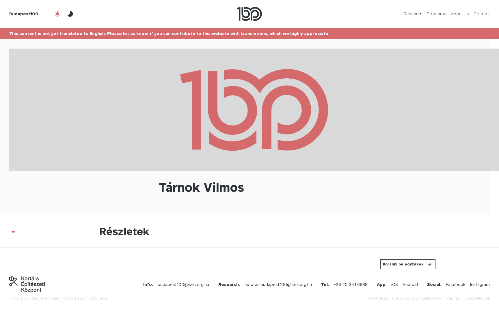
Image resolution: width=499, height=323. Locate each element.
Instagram (480, 284)
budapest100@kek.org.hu (183, 284)
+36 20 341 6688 (351, 284)
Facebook (456, 284)
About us (460, 13)
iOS (394, 284)
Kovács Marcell (476, 298)
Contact (482, 13)
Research (413, 13)
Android (410, 284)
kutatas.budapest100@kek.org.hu (278, 284)
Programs (436, 13)
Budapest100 (23, 13)
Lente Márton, (434, 298)
